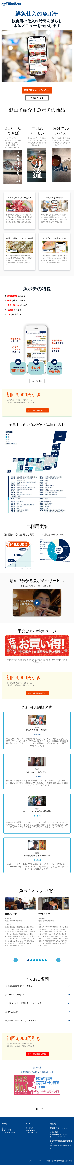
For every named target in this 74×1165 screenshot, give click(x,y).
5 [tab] (40, 960)
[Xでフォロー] (37, 1109)
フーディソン (30, 1128)
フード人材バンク (32, 1132)
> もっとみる (37, 734)
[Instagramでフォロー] (42, 1109)
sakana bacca (30, 1130)
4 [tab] (37, 960)
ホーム (4, 1128)
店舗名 (37, 727)
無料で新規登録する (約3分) (37, 90)
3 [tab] (34, 960)
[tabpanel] (20, 923)
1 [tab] (28, 960)
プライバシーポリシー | (37, 1161)
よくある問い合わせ (9, 1132)
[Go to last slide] (8, 650)
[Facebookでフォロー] (32, 1109)
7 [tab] (46, 960)
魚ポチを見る (37, 98)
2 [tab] (31, 960)
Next (58, 960)
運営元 (53, 1124)
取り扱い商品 (6, 1130)
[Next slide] (65, 650)
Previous (15, 960)
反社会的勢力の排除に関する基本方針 (59, 1161)
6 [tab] (43, 960)
